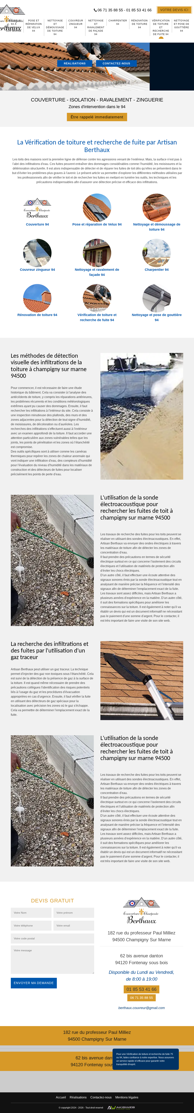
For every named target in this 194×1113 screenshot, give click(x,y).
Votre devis (174, 10)
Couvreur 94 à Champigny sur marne (13, 25)
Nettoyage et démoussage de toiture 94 (55, 27)
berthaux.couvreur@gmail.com (141, 1008)
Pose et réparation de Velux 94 (34, 25)
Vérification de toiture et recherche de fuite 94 (161, 27)
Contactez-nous (116, 63)
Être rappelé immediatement (97, 117)
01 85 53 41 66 (139, 10)
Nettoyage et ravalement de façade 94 (95, 27)
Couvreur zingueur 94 (75, 24)
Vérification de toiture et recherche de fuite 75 (149, 1054)
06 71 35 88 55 (111, 10)
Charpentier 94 (118, 22)
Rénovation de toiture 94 (139, 24)
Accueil (61, 1097)
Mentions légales (126, 1097)
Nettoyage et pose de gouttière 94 (181, 25)
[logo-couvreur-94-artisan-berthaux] (141, 909)
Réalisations (75, 63)
